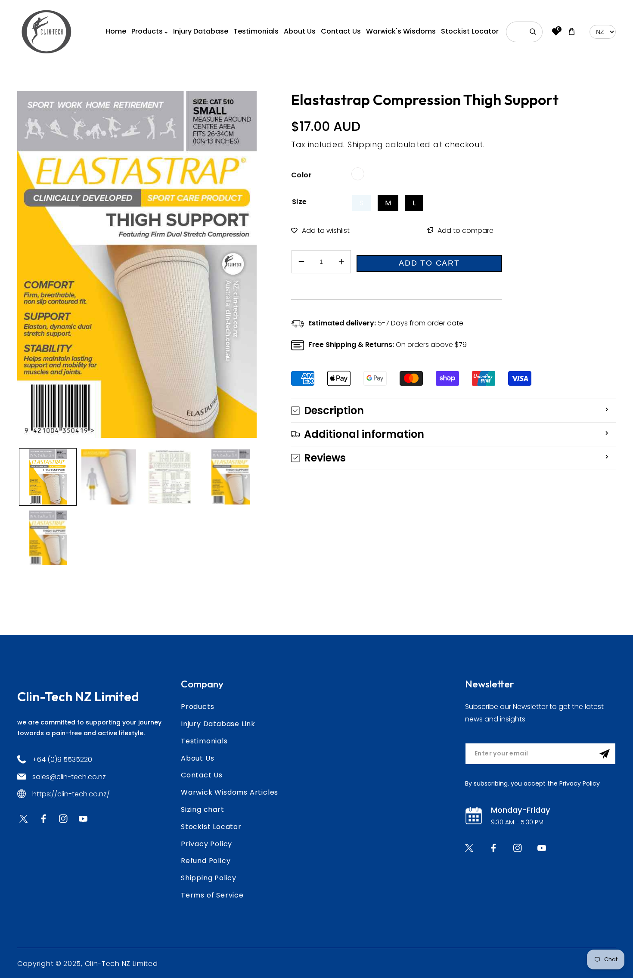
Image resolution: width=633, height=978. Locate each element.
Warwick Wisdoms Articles (229, 792)
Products (197, 707)
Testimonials (204, 741)
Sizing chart (202, 809)
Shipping (365, 144)
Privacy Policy (206, 844)
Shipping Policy (208, 878)
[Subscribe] (604, 753)
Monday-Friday (520, 810)
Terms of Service (212, 895)
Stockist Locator (211, 827)
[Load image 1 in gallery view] (47, 477)
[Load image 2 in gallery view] (109, 477)
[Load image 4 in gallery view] (230, 477)
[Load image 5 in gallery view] (47, 538)
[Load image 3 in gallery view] (169, 477)
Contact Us (202, 775)
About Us (197, 758)
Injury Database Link (218, 724)
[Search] (533, 32)
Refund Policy (205, 861)
